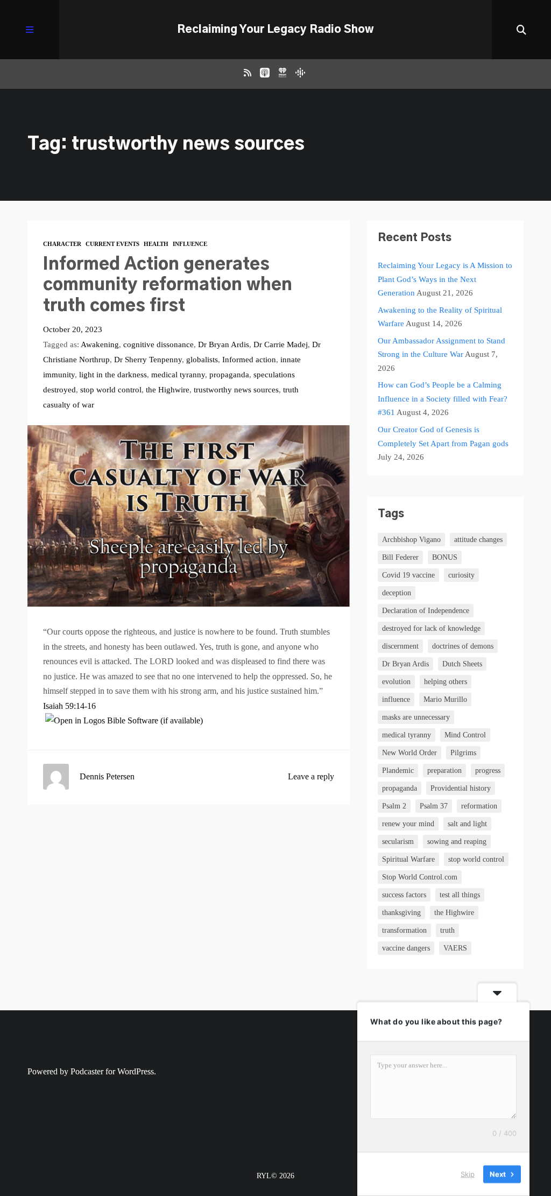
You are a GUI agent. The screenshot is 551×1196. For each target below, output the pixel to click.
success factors (404, 895)
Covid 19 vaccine (408, 575)
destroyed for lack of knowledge (431, 628)
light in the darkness (113, 374)
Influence (190, 244)
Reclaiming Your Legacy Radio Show (275, 29)
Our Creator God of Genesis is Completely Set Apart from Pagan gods (443, 436)
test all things (460, 895)
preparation (444, 770)
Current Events (112, 244)
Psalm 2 (394, 806)
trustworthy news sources (236, 389)
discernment (400, 646)
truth (447, 930)
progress (487, 770)
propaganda (229, 374)
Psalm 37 (434, 806)
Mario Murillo (445, 699)
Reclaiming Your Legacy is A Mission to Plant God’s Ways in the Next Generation (445, 279)
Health (156, 244)
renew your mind (408, 824)
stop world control (111, 389)
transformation (404, 930)
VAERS (455, 948)
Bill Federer (400, 557)
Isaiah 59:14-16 (69, 705)
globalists (202, 359)
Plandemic (398, 770)
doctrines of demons (462, 646)
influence (396, 699)
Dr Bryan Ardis (223, 344)
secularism (398, 842)
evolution (396, 682)
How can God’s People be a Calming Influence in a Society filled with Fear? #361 (442, 399)
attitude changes (478, 540)
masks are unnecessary (416, 717)
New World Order (409, 753)
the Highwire (167, 389)
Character (62, 244)
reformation (479, 806)
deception (396, 593)
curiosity (461, 575)
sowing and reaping (456, 842)
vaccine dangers (406, 948)
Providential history (460, 788)
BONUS (444, 557)
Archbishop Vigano (411, 540)
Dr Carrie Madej (280, 344)
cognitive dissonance (158, 344)
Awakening (100, 344)
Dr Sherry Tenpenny (148, 359)
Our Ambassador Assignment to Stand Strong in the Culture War (441, 347)
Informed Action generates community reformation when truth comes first (167, 285)
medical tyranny (178, 374)
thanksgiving (401, 913)
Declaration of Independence (425, 611)
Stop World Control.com (419, 877)
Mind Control (465, 735)
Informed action (249, 359)
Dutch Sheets (462, 664)
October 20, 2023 (72, 329)
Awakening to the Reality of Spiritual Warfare (440, 317)
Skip (468, 1174)
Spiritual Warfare (408, 859)
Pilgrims (463, 753)
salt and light (467, 824)
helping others (445, 682)
